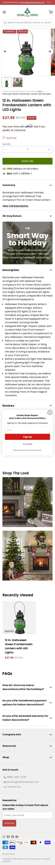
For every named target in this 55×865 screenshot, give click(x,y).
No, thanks (27, 444)
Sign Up (27, 436)
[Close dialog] (50, 412)
